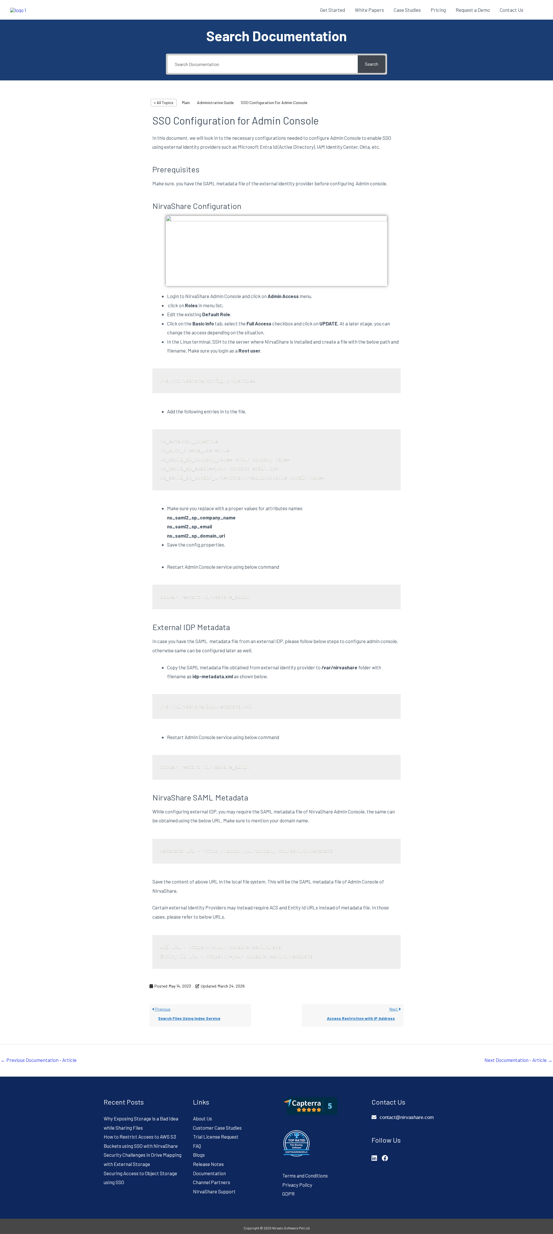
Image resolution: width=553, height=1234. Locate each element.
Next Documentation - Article (518, 1060)
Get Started (332, 10)
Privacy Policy (297, 1185)
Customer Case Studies (217, 1128)
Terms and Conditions (305, 1175)
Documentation (209, 1173)
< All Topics (163, 102)
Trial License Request (215, 1136)
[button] (535, 10)
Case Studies (407, 10)
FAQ (197, 1146)
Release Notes (208, 1164)
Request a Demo (473, 10)
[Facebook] (385, 1158)
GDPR (288, 1194)
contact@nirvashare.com (407, 1117)
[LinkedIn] (374, 1158)
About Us (202, 1118)
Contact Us (511, 10)
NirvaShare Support (214, 1191)
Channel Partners (211, 1182)
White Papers (369, 10)
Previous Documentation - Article (39, 1060)
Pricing (438, 10)
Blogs (199, 1155)
